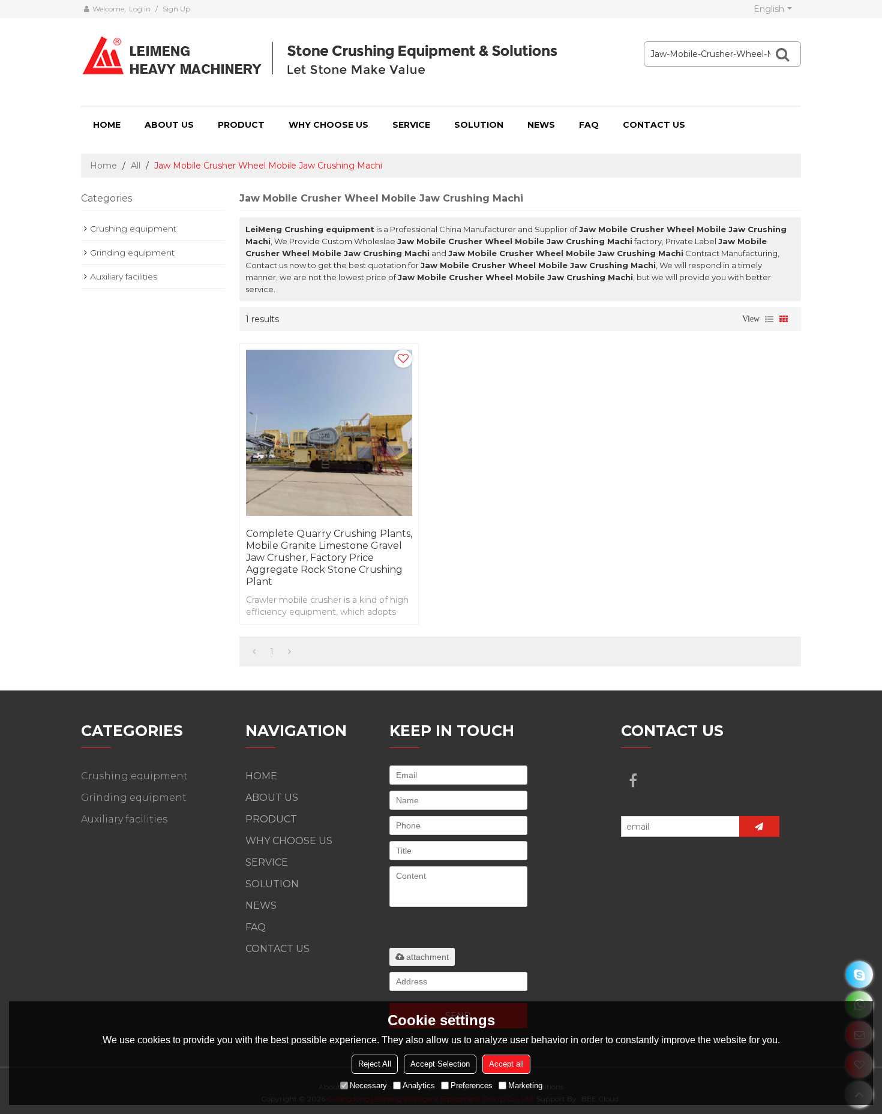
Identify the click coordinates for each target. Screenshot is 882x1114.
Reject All (374, 1063)
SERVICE (411, 124)
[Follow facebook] (633, 780)
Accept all (506, 1063)
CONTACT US (654, 124)
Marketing (525, 1085)
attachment (427, 957)
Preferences (472, 1085)
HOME (107, 124)
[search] (782, 54)
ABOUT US (169, 124)
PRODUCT (241, 124)
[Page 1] (254, 651)
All (135, 165)
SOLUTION (478, 124)
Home (103, 165)
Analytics (419, 1085)
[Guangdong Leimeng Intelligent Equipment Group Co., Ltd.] (321, 57)
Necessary (368, 1085)
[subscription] (759, 826)
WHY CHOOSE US (328, 124)
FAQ (589, 124)
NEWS (541, 124)
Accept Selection (440, 1063)
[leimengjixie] (859, 974)
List (769, 319)
